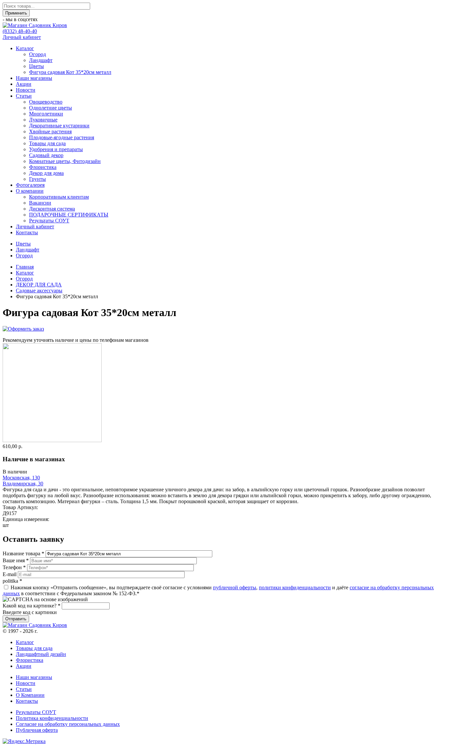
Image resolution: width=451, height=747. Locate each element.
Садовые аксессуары (39, 290)
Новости (25, 90)
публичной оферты (234, 587)
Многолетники (46, 113)
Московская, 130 (21, 477)
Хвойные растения (50, 131)
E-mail (10, 574)
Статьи (24, 96)
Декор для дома (46, 173)
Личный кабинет (22, 37)
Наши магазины (34, 78)
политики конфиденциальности (295, 587)
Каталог (25, 48)
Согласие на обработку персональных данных (68, 724)
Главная (25, 267)
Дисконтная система (52, 208)
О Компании (30, 695)
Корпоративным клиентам (59, 197)
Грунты (37, 179)
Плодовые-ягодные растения (61, 137)
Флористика (42, 167)
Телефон (14, 567)
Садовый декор (46, 155)
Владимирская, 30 (23, 483)
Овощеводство (45, 102)
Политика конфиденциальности (52, 718)
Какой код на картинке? (31, 605)
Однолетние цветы (50, 108)
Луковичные (43, 119)
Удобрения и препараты (56, 149)
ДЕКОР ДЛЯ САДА (39, 284)
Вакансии (40, 203)
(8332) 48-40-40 (20, 31)
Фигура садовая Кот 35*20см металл (70, 72)
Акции (23, 84)
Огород (37, 54)
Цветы (36, 66)
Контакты (27, 232)
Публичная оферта (37, 730)
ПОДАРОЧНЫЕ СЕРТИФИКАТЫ (68, 214)
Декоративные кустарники (59, 125)
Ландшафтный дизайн (41, 654)
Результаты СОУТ (49, 220)
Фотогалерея (30, 185)
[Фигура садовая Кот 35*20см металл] (52, 440)
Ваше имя (16, 560)
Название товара (23, 553)
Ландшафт (40, 60)
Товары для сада (47, 143)
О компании (30, 191)
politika (12, 581)
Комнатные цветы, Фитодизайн (65, 161)
